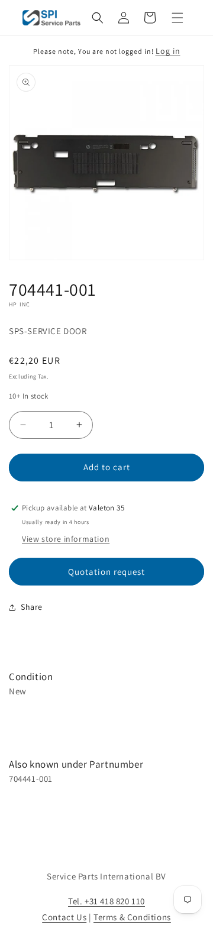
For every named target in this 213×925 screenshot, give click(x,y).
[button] (98, 18)
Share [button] (32, 606)
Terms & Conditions (132, 917)
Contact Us (64, 917)
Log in (168, 51)
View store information (65, 538)
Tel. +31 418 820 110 (106, 901)
